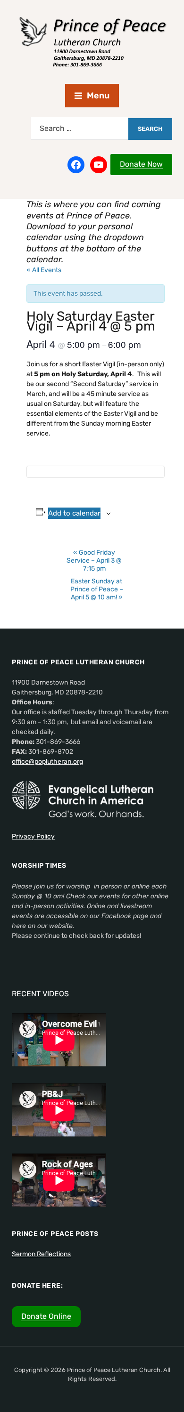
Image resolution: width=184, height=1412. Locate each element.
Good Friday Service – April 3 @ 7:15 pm (94, 561)
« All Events (43, 270)
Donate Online (46, 1316)
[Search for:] (79, 128)
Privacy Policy (33, 836)
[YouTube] (98, 164)
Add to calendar (74, 513)
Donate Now (141, 164)
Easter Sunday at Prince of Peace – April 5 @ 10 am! (96, 589)
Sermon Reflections (41, 1254)
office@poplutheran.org (47, 762)
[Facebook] (75, 164)
